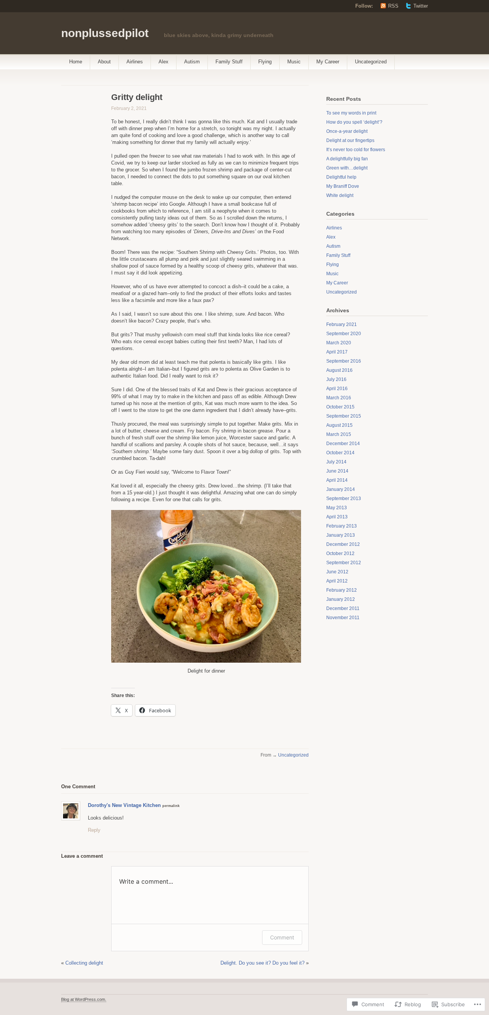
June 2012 (337, 571)
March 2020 (338, 342)
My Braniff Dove (342, 186)
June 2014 (337, 471)
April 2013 (337, 517)
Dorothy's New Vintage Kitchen (124, 805)
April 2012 (337, 581)
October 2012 (340, 553)
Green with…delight (347, 168)
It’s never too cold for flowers (355, 149)
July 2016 (336, 379)
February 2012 (341, 590)
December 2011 (342, 608)
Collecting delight (84, 963)
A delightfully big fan (347, 158)
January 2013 (340, 535)
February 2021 (341, 324)
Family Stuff (229, 62)
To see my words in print (351, 113)
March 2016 (338, 397)
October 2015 (340, 407)
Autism (192, 62)
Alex (163, 62)
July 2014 (336, 462)
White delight (339, 195)
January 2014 (340, 489)
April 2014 (337, 480)
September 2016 (343, 361)
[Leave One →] (95, 786)
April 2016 (337, 388)
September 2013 (343, 498)
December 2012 (343, 544)
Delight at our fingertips (350, 140)
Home (75, 62)
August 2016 (339, 370)
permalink (171, 806)
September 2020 (343, 333)
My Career (327, 62)
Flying (265, 62)
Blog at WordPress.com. (83, 999)
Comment (282, 937)
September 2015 (343, 416)
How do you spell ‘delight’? (354, 122)
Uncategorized (371, 62)
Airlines (134, 62)
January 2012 (340, 599)
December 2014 (343, 443)
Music (294, 62)
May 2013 (336, 507)
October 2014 (340, 452)
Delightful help (341, 177)
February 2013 (341, 526)
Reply (94, 830)
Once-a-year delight (347, 131)
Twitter (420, 6)
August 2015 (339, 425)
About (104, 62)
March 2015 (338, 434)
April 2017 (337, 352)
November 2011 (342, 617)
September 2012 (343, 562)
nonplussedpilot (105, 33)
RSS (393, 6)
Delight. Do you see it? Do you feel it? (262, 963)
